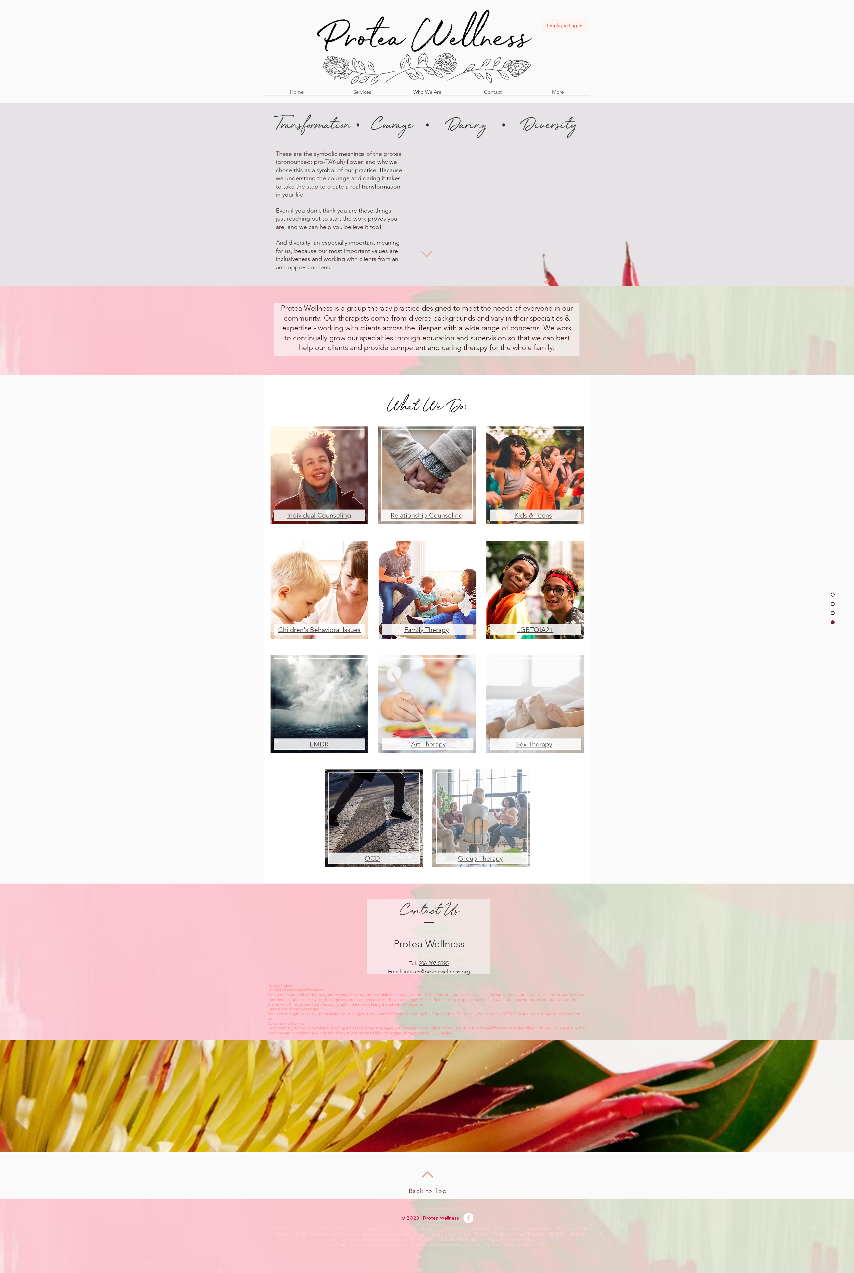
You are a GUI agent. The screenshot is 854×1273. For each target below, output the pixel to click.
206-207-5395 (434, 963)
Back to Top (428, 1191)
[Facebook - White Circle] (468, 1218)
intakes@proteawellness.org (437, 971)
